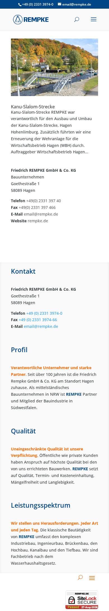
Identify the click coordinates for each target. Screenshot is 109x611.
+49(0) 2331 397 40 (43, 200)
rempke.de (37, 220)
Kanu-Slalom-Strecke (33, 107)
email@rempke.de (41, 214)
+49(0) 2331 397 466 (37, 207)
